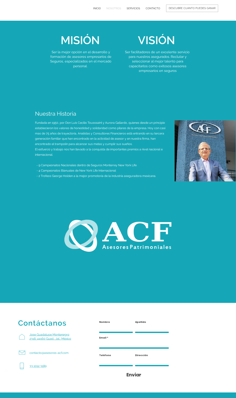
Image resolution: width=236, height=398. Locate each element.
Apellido (140, 322)
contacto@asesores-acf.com (49, 353)
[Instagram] (7, 379)
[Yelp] (7, 387)
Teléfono (105, 355)
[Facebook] (7, 371)
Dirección (141, 355)
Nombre (104, 322)
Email (102, 337)
